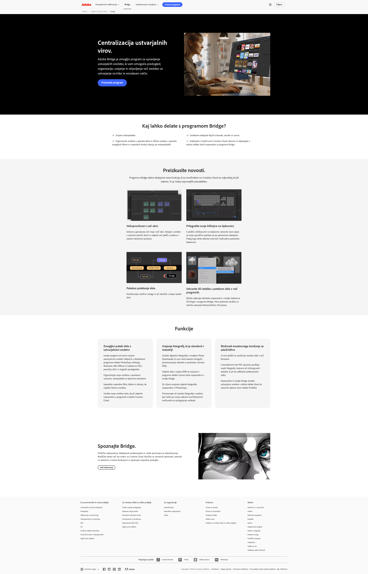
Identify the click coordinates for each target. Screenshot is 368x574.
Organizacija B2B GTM (130, 523)
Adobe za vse (252, 546)
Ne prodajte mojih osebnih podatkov (263, 569)
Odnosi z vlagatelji (254, 531)
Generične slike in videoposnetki (91, 535)
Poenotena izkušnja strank (131, 515)
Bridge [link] (127, 4)
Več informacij (106, 467)
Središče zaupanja (254, 538)
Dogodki (250, 519)
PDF (81, 523)
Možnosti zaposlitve (255, 515)
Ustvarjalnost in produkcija (131, 519)
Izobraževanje (169, 507)
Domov (84, 11)
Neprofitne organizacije (172, 511)
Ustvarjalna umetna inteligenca (91, 507)
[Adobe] (86, 4)
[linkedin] (119, 569)
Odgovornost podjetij (255, 527)
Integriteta (251, 542)
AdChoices (284, 569)
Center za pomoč (212, 507)
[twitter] (114, 569)
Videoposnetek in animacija (90, 519)
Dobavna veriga (253, 535)
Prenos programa (172, 4)
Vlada (166, 515)
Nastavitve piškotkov (240, 569)
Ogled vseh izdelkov (87, 538)
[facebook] (104, 569)
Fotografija (84, 511)
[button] (270, 4)
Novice (250, 523)
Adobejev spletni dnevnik (256, 550)
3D (81, 527)
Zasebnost (215, 569)
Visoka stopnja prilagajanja (131, 507)
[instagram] (109, 569)
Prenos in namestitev (213, 511)
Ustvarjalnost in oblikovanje (106, 4)
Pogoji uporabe (226, 569)
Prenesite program (112, 82)
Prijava (279, 4)
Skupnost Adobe (211, 515)
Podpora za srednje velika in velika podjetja (221, 523)
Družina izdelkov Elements (89, 531)
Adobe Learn (210, 519)
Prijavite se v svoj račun (256, 507)
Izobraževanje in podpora (146, 4)
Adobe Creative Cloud (99, 11)
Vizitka (250, 511)
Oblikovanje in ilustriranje (89, 515)
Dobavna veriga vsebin (130, 511)
